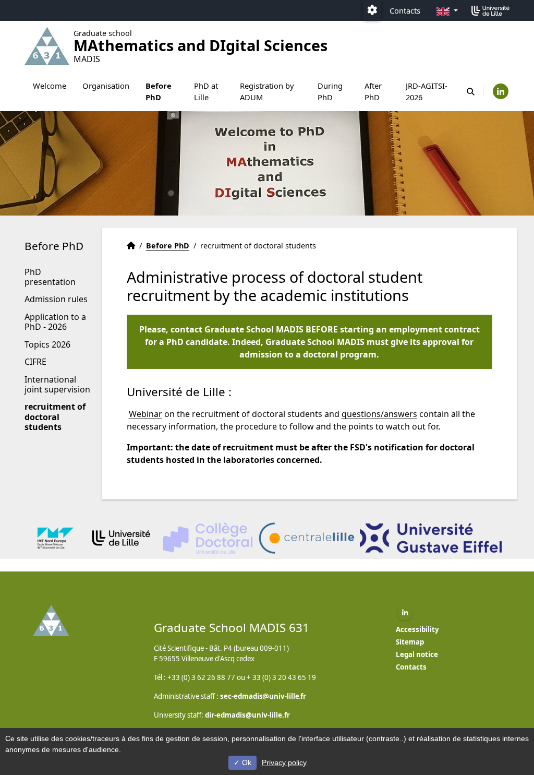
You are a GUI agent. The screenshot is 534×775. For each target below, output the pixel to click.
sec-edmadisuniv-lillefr (263, 696)
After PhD (373, 91)
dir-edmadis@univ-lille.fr (247, 715)
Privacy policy (284, 762)
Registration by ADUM (267, 91)
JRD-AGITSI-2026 (426, 91)
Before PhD (158, 91)
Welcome (49, 85)
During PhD (330, 91)
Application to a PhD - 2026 (55, 321)
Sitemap (410, 642)
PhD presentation (50, 277)
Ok (245, 762)
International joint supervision (57, 384)
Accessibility (417, 629)
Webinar (145, 414)
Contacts (405, 10)
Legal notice (417, 654)
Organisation (105, 85)
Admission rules (56, 299)
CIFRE (35, 361)
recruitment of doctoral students (55, 416)
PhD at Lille (206, 91)
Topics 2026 (47, 344)
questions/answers (379, 414)
